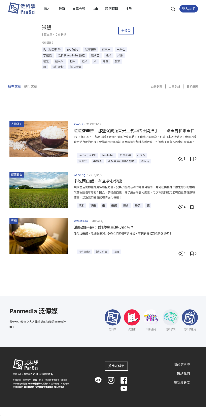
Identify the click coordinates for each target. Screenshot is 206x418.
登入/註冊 (188, 8)
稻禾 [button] (73, 61)
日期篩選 (192, 86)
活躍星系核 (81, 221)
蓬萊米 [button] (59, 61)
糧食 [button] (106, 61)
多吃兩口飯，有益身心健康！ (100, 181)
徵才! (48, 8)
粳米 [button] (46, 61)
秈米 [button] (109, 55)
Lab (95, 8)
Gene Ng (79, 175)
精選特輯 (111, 8)
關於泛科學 (182, 364)
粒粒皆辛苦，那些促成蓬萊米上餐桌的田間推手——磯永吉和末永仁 (134, 130)
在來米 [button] (106, 49)
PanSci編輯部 (34, 383)
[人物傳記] (38, 138)
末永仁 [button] (121, 49)
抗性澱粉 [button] (58, 67)
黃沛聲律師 (29, 387)
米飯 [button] (120, 55)
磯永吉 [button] (95, 55)
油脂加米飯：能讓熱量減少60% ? (103, 227)
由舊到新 (174, 86)
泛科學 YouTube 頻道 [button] (71, 55)
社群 (128, 8)
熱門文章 (30, 86)
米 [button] (95, 61)
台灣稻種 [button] (90, 49)
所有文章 (14, 86)
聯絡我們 (183, 373)
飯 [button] (45, 67)
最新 (62, 8)
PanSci (78, 124)
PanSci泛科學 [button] (52, 49)
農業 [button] (117, 61)
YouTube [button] (73, 49)
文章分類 (78, 8)
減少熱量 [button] (75, 67)
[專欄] (38, 235)
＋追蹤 (126, 30)
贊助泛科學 (116, 365)
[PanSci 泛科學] (21, 8)
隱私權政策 (182, 382)
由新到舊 (156, 86)
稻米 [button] (85, 61)
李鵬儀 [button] (47, 55)
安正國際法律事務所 (44, 387)
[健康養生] (38, 189)
